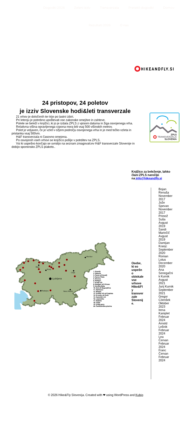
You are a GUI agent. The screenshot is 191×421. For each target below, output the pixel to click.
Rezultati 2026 (100, 25)
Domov (168, 8)
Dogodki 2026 (54, 8)
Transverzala (109, 8)
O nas (124, 25)
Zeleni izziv (82, 8)
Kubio (139, 395)
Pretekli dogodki (141, 8)
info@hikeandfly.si (148, 178)
